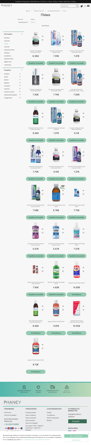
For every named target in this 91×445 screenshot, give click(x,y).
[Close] (88, 433)
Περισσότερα (76, 440)
